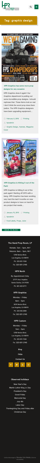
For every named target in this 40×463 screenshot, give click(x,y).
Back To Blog (11, 230)
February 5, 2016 (13, 119)
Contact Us (20, 359)
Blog (20, 349)
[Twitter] (17, 364)
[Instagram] (28, 364)
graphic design (12, 127)
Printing (26, 119)
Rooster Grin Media (23, 457)
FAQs (20, 354)
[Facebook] (11, 364)
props (19, 221)
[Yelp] (22, 364)
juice (24, 221)
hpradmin (10, 123)
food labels (11, 221)
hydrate (22, 127)
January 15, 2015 (13, 213)
